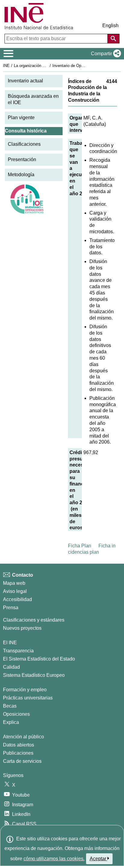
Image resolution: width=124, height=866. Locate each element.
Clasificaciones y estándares (33, 619)
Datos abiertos (18, 744)
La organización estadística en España (48, 65)
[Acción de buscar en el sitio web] (113, 38)
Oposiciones (16, 714)
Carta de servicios (22, 761)
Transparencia (18, 650)
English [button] (110, 25)
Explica (11, 722)
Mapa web (14, 583)
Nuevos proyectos (22, 628)
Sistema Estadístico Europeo (34, 675)
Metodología (21, 174)
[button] (104, 53)
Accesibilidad (17, 599)
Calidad (11, 667)
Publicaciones (18, 753)
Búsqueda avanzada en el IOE (33, 99)
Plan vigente (21, 117)
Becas (10, 705)
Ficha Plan (79, 545)
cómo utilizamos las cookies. (54, 858)
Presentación (22, 159)
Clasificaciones (24, 144)
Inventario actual (25, 80)
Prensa (10, 607)
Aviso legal (15, 591)
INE (6, 65)
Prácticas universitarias (28, 697)
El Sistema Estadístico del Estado (39, 658)
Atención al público (23, 736)
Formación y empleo (25, 689)
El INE (10, 642)
